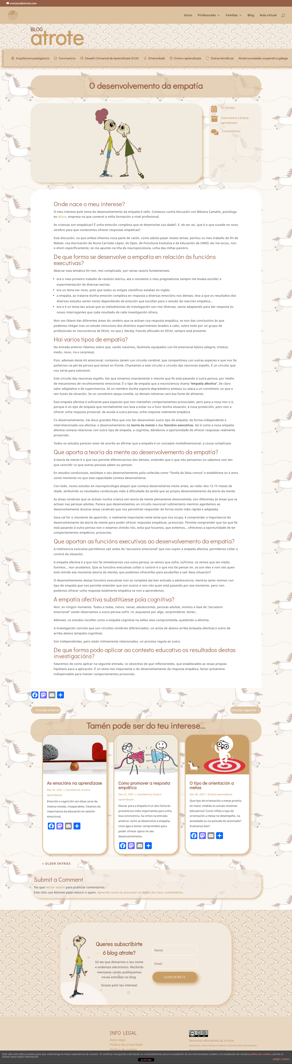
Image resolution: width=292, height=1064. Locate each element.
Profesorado (207, 15)
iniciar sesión (55, 887)
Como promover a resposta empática (144, 785)
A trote (229, 1040)
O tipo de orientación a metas (212, 785)
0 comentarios (231, 131)
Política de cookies (123, 1049)
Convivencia (229, 118)
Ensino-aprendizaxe (220, 794)
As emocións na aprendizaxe (74, 783)
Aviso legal (117, 1040)
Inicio (188, 15)
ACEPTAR (146, 1060)
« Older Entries (56, 863)
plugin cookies (281, 1059)
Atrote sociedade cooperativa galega (263, 58)
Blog (251, 15)
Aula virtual (268, 15)
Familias (232, 15)
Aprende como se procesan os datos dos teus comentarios (140, 892)
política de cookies (260, 1054)
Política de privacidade (126, 1044)
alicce (62, 217)
